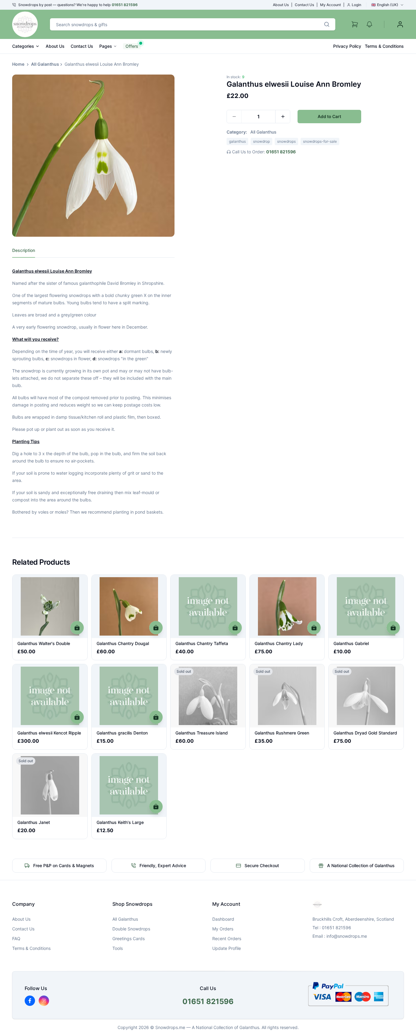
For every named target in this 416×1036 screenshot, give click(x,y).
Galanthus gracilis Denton (122, 732)
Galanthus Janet (33, 822)
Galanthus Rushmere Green (282, 732)
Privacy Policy (347, 46)
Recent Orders (226, 938)
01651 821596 (125, 4)
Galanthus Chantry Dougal (123, 643)
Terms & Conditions (384, 46)
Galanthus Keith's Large (120, 822)
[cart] (77, 627)
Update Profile (226, 948)
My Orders (222, 928)
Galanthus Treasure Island (201, 732)
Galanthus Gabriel (351, 643)
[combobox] (184, 24)
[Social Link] (30, 1001)
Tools (117, 948)
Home (18, 64)
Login (356, 4)
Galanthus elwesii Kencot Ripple (49, 732)
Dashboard (223, 919)
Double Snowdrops (131, 928)
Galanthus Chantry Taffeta (201, 643)
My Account (330, 4)
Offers (131, 46)
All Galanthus (45, 64)
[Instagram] (44, 1001)
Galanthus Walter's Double (43, 643)
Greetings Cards (128, 938)
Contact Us (304, 4)
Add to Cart (329, 116)
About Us (281, 4)
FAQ (16, 938)
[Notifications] (369, 24)
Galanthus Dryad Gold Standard (365, 732)
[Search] (326, 24)
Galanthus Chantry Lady (279, 643)
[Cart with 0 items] (355, 24)
